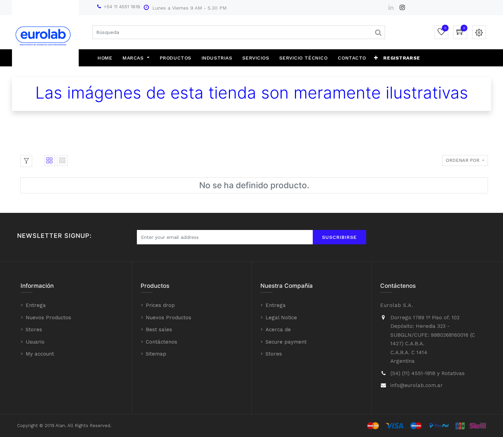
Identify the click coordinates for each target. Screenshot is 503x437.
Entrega (36, 305)
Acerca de (278, 329)
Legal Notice (281, 317)
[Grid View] (49, 160)
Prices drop (160, 305)
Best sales (159, 329)
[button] (376, 57)
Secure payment (286, 342)
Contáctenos (161, 342)
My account (40, 354)
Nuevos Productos (48, 317)
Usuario (35, 342)
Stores (34, 329)
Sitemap (156, 354)
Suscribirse (339, 237)
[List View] (62, 160)
